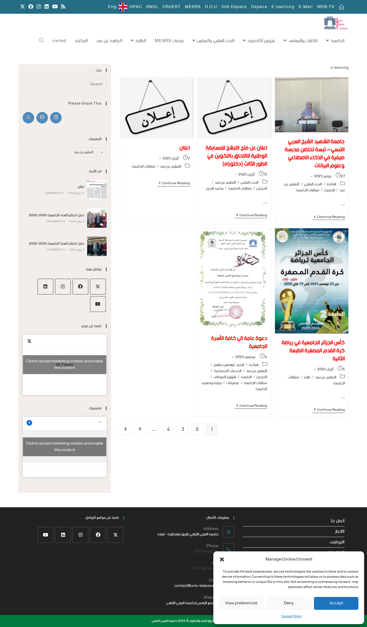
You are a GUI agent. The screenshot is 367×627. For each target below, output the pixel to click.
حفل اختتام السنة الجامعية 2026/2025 (56, 215)
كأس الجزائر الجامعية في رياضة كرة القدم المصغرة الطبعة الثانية (313, 350)
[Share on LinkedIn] (56, 117)
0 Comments (54, 193)
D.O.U (211, 7)
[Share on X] (28, 117)
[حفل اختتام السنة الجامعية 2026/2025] (97, 218)
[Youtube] (98, 304)
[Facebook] (80, 286)
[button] (222, 559)
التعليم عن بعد (225, 182)
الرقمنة (329, 190)
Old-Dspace (234, 7)
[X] (98, 286)
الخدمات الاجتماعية (227, 371)
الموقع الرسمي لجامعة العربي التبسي (192, 603)
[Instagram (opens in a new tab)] (39, 7)
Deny (289, 603)
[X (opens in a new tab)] (22, 7)
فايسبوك (95, 408)
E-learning (283, 7)
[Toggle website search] (41, 41)
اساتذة (331, 184)
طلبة (307, 377)
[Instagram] (63, 286)
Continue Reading (329, 217)
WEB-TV (326, 7)
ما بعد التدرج (215, 188)
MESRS (193, 7)
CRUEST (172, 7)
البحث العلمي (313, 184)
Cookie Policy (291, 616)
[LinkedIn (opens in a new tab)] (46, 7)
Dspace (259, 7)
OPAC (135, 7)
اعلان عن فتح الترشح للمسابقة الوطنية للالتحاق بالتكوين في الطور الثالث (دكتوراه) (236, 156)
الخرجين (261, 188)
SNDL (152, 7)
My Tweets (64, 365)
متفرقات (232, 383)
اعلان (81, 186)
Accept (336, 603)
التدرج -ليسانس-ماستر (229, 365)
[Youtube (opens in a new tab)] (54, 7)
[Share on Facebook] (42, 117)
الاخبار (339, 531)
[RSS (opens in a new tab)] (62, 7)
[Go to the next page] (125, 429)
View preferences (241, 603)
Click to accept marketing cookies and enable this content (64, 365)
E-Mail (306, 7)
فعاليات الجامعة (307, 190)
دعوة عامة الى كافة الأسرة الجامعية (239, 342)
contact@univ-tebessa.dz (196, 586)
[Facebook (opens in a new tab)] (31, 7)
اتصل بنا (337, 521)
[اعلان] (97, 189)
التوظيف (337, 542)
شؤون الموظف (225, 377)
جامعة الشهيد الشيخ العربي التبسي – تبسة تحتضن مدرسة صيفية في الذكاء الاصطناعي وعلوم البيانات (315, 153)
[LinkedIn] (45, 286)
